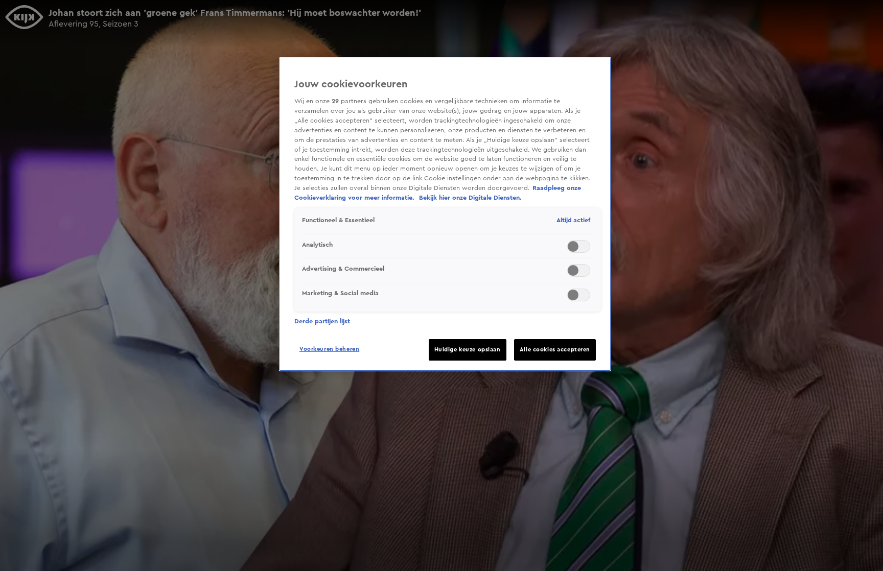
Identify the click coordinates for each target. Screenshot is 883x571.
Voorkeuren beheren (329, 349)
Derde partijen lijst (322, 321)
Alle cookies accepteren (555, 349)
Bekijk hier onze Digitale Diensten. (470, 198)
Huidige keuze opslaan (467, 349)
